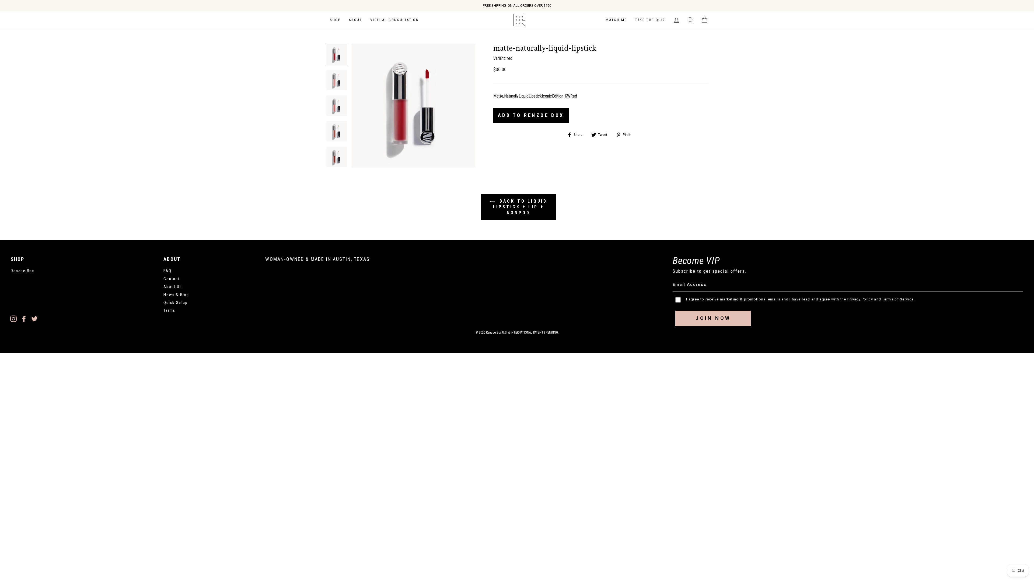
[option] (517, 6)
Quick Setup (175, 302)
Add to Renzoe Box (531, 115)
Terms (169, 310)
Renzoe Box (22, 270)
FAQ (167, 270)
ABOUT (355, 20)
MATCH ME (616, 20)
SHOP (335, 20)
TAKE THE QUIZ (650, 20)
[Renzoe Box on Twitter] (34, 318)
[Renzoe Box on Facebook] (24, 318)
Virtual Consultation (394, 20)
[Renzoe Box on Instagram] (13, 318)
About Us (172, 286)
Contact (171, 278)
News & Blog (176, 294)
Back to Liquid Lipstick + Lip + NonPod (520, 207)
